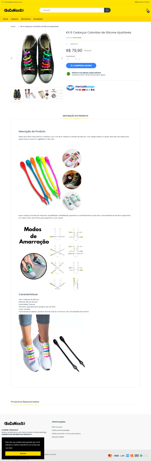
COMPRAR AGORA (82, 65)
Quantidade (70, 56)
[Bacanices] (14, 10)
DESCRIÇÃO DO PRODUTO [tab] (75, 115)
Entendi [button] (23, 453)
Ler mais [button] (9, 448)
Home (13, 26)
